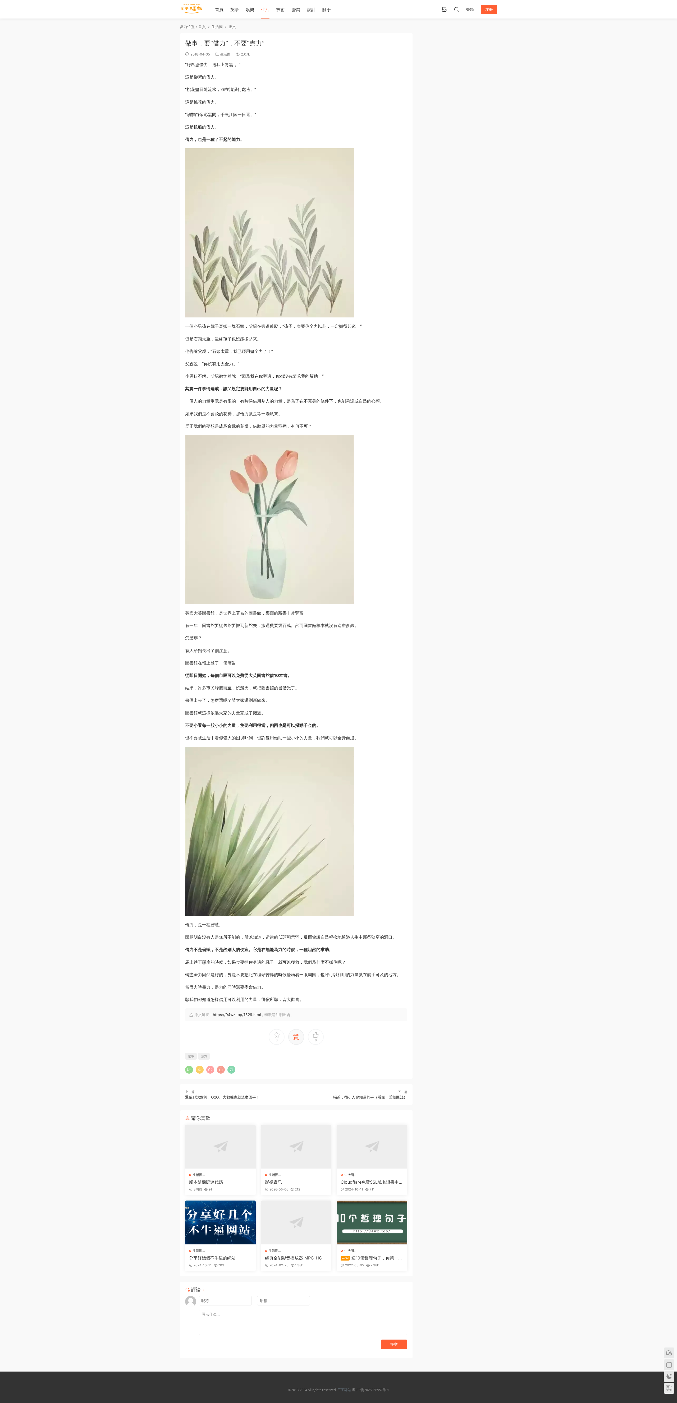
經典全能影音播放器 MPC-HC (293, 1258)
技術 (280, 9)
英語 (234, 9)
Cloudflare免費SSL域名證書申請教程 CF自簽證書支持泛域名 (372, 1182)
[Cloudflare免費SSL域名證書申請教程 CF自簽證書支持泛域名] (372, 1147)
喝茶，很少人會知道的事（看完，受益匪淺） (370, 1097)
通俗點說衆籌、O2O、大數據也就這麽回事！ (222, 1097)
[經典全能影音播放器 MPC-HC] (296, 1222)
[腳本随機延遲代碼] (220, 1147)
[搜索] (456, 9)
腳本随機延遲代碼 (206, 1182)
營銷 (296, 9)
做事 (191, 1056)
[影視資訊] (296, 1147)
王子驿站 (344, 1389)
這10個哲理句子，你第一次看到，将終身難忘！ (371, 1258)
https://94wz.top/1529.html (237, 1014)
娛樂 (250, 9)
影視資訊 (273, 1182)
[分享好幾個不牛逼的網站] (220, 1222)
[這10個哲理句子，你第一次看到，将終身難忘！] (372, 1222)
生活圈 (225, 54)
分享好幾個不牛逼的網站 (212, 1258)
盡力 (204, 1056)
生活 (265, 9)
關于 (326, 9)
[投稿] (444, 9)
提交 (394, 1344)
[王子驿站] (192, 9)
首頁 (219, 9)
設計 (311, 9)
